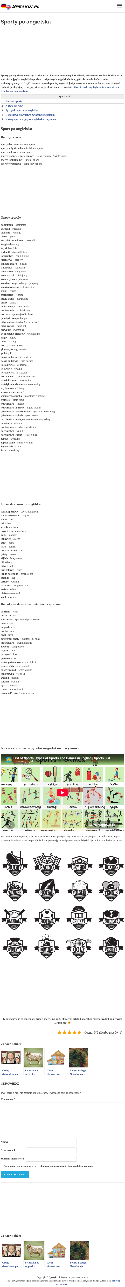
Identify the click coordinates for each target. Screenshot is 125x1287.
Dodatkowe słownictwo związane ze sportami (30, 114)
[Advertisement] (62, 48)
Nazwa (4, 1142)
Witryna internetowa (12, 1158)
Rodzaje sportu (14, 101)
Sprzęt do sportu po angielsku (22, 110)
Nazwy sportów (14, 105)
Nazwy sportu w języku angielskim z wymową (31, 119)
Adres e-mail (8, 1150)
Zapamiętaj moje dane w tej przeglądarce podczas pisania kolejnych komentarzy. (48, 1166)
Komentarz (8, 1099)
